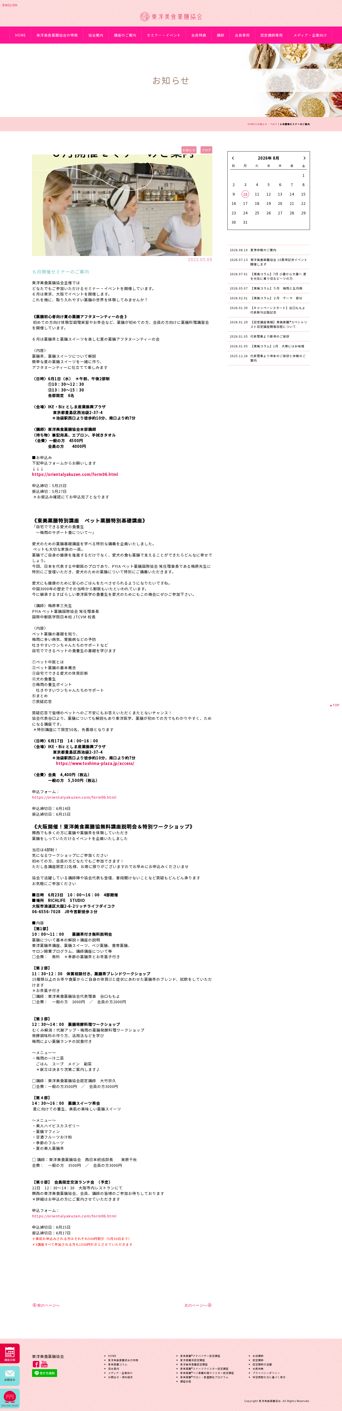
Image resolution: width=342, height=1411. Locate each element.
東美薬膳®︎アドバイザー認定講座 (200, 1356)
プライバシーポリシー (266, 1373)
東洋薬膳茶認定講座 (192, 1360)
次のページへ (196, 1305)
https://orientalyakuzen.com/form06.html (75, 474)
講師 (220, 35)
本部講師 (258, 1356)
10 (245, 194)
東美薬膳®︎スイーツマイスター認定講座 (204, 1368)
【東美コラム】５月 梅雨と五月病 (276, 288)
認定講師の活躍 (262, 1364)
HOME (20, 35)
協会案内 (95, 35)
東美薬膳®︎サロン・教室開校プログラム (204, 1377)
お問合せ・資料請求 (120, 1377)
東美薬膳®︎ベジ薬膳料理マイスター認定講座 (207, 1373)
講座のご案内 (125, 35)
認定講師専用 (271, 35)
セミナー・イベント (164, 35)
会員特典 (198, 35)
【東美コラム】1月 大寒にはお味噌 (277, 346)
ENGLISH (10, 5)
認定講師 (258, 1360)
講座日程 (185, 1381)
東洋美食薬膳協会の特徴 (57, 35)
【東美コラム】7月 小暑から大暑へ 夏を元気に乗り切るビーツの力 (278, 276)
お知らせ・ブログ (267, 123)
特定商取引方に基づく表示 (269, 1377)
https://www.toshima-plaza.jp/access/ (95, 763)
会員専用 (242, 35)
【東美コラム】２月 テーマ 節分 (276, 298)
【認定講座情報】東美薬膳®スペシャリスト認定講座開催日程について (278, 324)
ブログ (206, 150)
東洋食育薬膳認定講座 (194, 1364)
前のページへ (48, 1305)
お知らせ (189, 150)
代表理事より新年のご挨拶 (269, 336)
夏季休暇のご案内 (263, 250)
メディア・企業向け (310, 35)
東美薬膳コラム (117, 1364)
